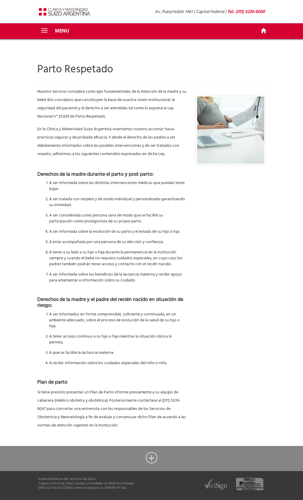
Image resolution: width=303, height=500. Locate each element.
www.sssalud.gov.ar (89, 488)
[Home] (263, 31)
